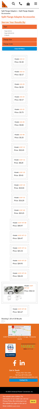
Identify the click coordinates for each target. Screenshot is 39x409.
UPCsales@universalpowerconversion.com (23, 377)
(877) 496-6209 (26, 375)
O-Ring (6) (6, 35)
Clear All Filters (19, 48)
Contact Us (23, 380)
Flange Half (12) (8, 31)
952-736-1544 (26, 373)
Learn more (16, 406)
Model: (19, 59)
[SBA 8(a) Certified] (10, 350)
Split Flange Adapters (9, 11)
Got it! (33, 401)
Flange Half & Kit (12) (9, 33)
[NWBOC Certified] (28, 348)
